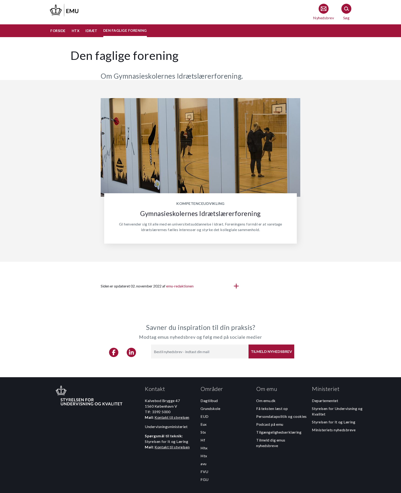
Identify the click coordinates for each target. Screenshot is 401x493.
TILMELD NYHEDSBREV (271, 351)
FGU (204, 479)
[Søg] (346, 12)
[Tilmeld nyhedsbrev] (323, 12)
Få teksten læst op (272, 408)
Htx (203, 456)
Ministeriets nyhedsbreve (334, 430)
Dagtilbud (209, 400)
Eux (203, 424)
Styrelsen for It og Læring (334, 422)
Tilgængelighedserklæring (278, 432)
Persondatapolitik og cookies (281, 416)
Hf (202, 440)
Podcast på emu (269, 424)
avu (203, 463)
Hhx (204, 448)
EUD (204, 416)
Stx (203, 432)
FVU (204, 471)
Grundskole (210, 408)
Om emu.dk (266, 400)
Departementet (325, 400)
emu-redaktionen (180, 286)
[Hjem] (64, 9)
